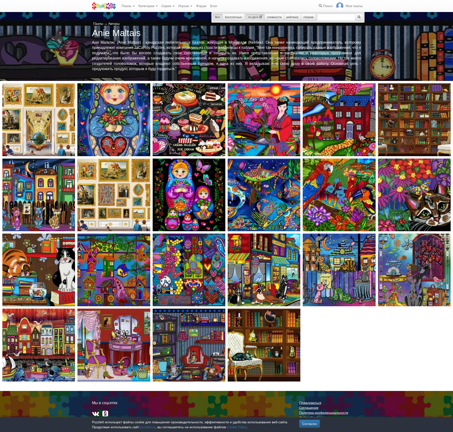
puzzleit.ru (147, 427)
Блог (213, 6)
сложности (274, 17)
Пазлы (127, 6)
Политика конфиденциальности (323, 413)
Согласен (309, 424)
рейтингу (292, 17)
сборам (308, 17)
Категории (146, 6)
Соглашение (309, 408)
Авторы (114, 23)
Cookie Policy (237, 427)
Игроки (184, 6)
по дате (253, 17)
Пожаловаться (310, 403)
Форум (201, 6)
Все (217, 17)
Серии (166, 6)
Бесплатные (233, 17)
